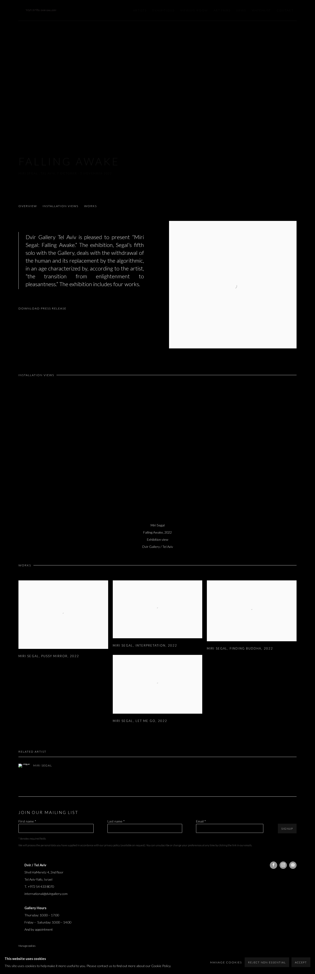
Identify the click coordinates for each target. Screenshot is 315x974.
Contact (285, 10)
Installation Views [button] (60, 206)
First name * (27, 821)
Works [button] (90, 206)
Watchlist (261, 10)
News (241, 10)
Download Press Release (42, 308)
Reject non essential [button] (267, 962)
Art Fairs (222, 10)
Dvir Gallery (41, 10)
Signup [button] (287, 828)
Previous (18, 453)
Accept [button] (301, 962)
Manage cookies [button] (27, 945)
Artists (140, 10)
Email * (201, 821)
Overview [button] (27, 206)
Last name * (116, 821)
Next (296, 453)
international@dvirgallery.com (46, 894)
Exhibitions (163, 10)
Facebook (273, 865)
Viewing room (194, 10)
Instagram (283, 865)
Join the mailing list (293, 865)
